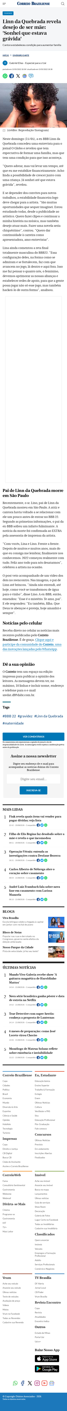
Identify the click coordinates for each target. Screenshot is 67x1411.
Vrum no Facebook (11, 1313)
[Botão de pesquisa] (62, 3)
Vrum (7, 1278)
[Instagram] (37, 1383)
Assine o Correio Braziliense (15, 1166)
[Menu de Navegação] (5, 3)
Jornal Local (40, 1288)
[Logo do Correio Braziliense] (33, 4)
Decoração (40, 1211)
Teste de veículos (11, 1296)
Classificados (45, 1234)
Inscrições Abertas (43, 1153)
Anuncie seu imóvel (44, 1185)
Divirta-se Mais (14, 1204)
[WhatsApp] (5, 77)
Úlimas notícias (42, 1198)
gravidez (26, 716)
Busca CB (7, 1157)
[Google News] (24, 77)
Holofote (7, 1124)
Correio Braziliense (17, 1075)
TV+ (5, 1227)
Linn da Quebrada (49, 716)
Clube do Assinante (11, 1162)
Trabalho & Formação (45, 1089)
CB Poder (39, 1292)
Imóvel (40, 1175)
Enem (37, 1098)
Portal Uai (39, 1337)
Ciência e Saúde (10, 1115)
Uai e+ (38, 1341)
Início (6, 55)
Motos (6, 1309)
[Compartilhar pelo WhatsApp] (45, 826)
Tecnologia (8, 1128)
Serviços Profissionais (45, 1264)
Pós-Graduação (42, 1124)
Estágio (38, 1094)
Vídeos (6, 1305)
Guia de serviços (42, 1202)
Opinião (6, 1120)
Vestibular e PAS (42, 1111)
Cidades (6, 1085)
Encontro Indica (42, 1321)
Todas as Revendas (11, 1318)
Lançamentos (41, 1194)
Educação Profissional (45, 1120)
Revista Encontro (48, 1302)
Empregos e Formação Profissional (45, 1254)
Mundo (6, 1102)
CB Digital (7, 1153)
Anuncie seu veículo (12, 1288)
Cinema (6, 1210)
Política (6, 1089)
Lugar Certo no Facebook (46, 1220)
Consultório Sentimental (14, 1185)
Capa (5, 1081)
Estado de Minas (42, 1333)
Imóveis (38, 1244)
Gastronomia (9, 1189)
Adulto (38, 1260)
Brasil (5, 1094)
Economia (7, 1098)
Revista (38, 1312)
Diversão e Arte (21, 55)
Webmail (7, 1198)
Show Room (40, 1207)
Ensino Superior (42, 1085)
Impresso (10, 1139)
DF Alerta (39, 1283)
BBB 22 (10, 716)
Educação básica (42, 1081)
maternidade (14, 723)
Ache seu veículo (10, 1283)
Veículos (38, 1249)
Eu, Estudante (45, 1075)
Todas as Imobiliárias (44, 1224)
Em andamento (42, 1149)
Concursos (43, 1134)
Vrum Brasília (41, 1296)
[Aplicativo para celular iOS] (47, 1359)
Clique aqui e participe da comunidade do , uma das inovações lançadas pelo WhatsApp (32, 644)
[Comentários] (31, 77)
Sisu (37, 1115)
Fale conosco (41, 1128)
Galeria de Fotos (42, 1215)
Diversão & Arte (10, 1107)
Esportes (7, 1111)
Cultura (38, 1107)
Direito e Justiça (10, 1149)
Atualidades (40, 1317)
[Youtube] (44, 1383)
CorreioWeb (12, 1175)
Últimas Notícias (42, 1102)
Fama (5, 1181)
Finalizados (40, 1157)
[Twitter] (18, 77)
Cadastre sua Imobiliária (46, 1228)
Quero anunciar (42, 1240)
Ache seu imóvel (42, 1181)
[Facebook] (11, 77)
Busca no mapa (42, 1189)
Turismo (6, 1133)
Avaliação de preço (11, 1301)
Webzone (7, 1194)
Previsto (39, 1144)
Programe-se (9, 1214)
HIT (4, 1223)
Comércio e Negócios (44, 1269)
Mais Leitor (8, 1231)
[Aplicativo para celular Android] (47, 1369)
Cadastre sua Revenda (13, 1322)
